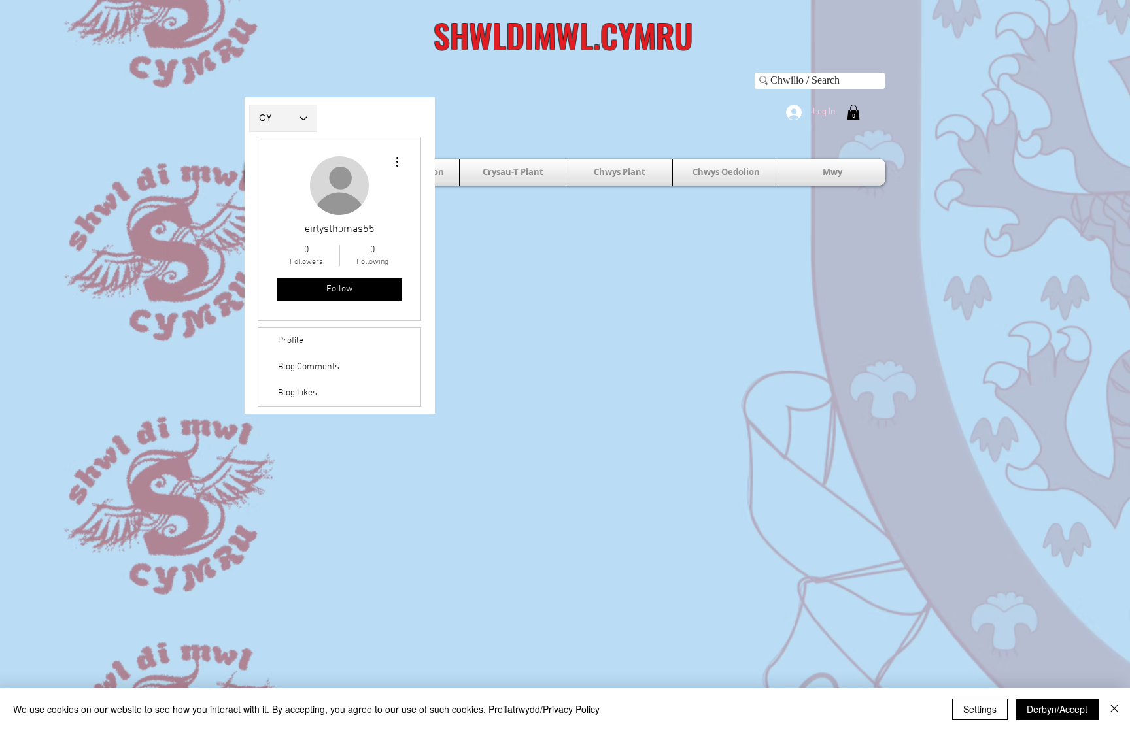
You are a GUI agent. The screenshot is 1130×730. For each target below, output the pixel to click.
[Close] (1114, 709)
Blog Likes (297, 393)
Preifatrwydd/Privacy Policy (544, 709)
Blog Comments (308, 367)
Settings (980, 709)
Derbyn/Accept (1057, 709)
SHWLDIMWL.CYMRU (563, 34)
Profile (290, 340)
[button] (853, 112)
